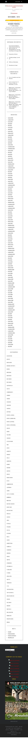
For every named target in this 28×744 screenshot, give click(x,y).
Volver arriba (13, 734)
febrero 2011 (10, 244)
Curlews (9, 405)
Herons (8, 467)
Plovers (9, 533)
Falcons (9, 434)
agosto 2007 (10, 311)
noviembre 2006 (11, 329)
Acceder (9, 631)
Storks (8, 573)
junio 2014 (10, 173)
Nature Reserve (11, 504)
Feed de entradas (11, 633)
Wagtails (9, 609)
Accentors (9, 356)
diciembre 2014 (11, 163)
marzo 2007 (10, 321)
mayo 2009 (10, 273)
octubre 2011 (10, 229)
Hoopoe (8, 471)
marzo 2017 (10, 131)
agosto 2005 (10, 344)
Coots (8, 388)
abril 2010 (10, 263)
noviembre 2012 (11, 204)
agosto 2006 (10, 334)
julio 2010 (10, 258)
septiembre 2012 (11, 208)
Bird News (9, 362)
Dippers (9, 411)
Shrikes (9, 553)
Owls (8, 520)
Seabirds (9, 550)
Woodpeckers (10, 619)
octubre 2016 (10, 135)
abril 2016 (10, 142)
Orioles (9, 513)
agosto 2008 (10, 288)
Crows (8, 398)
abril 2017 (10, 129)
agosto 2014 (10, 169)
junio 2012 (10, 213)
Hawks (8, 464)
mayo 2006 (10, 340)
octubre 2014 (10, 165)
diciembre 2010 (11, 248)
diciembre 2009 (11, 269)
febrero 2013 (10, 198)
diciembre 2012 (11, 202)
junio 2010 (10, 259)
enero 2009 (10, 281)
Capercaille (10, 385)
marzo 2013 (10, 196)
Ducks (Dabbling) (11, 418)
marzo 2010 (10, 265)
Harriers (9, 461)
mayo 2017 (10, 127)
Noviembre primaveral (14, 24)
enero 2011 (10, 246)
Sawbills (9, 546)
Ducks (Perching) (11, 425)
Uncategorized (10, 596)
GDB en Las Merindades (13, 62)
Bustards (9, 379)
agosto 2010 (10, 256)
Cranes (8, 395)
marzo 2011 (10, 242)
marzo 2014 (10, 179)
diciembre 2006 (11, 327)
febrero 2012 (10, 221)
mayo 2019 (10, 121)
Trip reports (17, 22)
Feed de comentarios (12, 635)
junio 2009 (10, 271)
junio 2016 (10, 138)
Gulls (8, 458)
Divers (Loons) (10, 415)
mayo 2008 (10, 294)
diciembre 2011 (11, 225)
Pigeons (9, 527)
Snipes (8, 559)
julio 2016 (10, 137)
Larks (8, 490)
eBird (8, 431)
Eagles (8, 428)
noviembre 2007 (11, 306)
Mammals (9, 497)
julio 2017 (10, 125)
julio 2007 (10, 313)
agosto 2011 (10, 233)
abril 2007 (10, 319)
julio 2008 (10, 290)
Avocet (8, 359)
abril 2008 (10, 296)
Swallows (9, 576)
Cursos (9, 408)
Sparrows (9, 563)
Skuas (8, 556)
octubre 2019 (10, 119)
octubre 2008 (10, 284)
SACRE (8, 540)
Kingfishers (10, 477)
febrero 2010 (10, 267)
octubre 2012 (10, 206)
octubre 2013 (10, 183)
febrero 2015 (10, 160)
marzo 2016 (10, 144)
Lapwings (9, 487)
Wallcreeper (10, 612)
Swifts (8, 579)
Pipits (8, 530)
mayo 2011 (10, 238)
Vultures (9, 602)
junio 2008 (10, 292)
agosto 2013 (10, 186)
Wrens (8, 622)
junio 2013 (10, 190)
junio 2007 (10, 315)
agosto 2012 (10, 210)
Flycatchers (10, 441)
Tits (8, 586)
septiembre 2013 (11, 185)
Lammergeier (10, 484)
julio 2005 (10, 346)
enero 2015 (10, 162)
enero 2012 (10, 223)
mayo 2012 (10, 215)
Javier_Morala (15, 25)
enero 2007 (10, 325)
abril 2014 (10, 177)
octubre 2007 (10, 307)
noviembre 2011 (11, 227)
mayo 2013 (10, 192)
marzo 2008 (10, 298)
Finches (9, 438)
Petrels (9, 523)
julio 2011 (10, 235)
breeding (9, 372)
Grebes (8, 454)
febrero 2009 (10, 279)
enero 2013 (10, 200)
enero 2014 (10, 181)
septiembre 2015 (11, 148)
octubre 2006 (10, 331)
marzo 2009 (10, 277)
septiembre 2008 (11, 286)
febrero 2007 (10, 323)
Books (8, 369)
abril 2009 (10, 275)
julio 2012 (10, 211)
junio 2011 (10, 236)
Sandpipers (10, 543)
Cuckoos (9, 402)
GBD (8, 444)
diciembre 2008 (11, 282)
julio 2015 (10, 152)
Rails (8, 536)
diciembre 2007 (11, 304)
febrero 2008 (10, 300)
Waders (8, 605)
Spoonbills (10, 566)
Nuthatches (10, 510)
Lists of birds (10, 22)
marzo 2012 (10, 219)
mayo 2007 (10, 317)
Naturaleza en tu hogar (13, 65)
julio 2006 (10, 336)
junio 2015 (10, 154)
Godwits (9, 451)
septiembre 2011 (11, 231)
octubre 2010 (10, 252)
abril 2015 (10, 156)
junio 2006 (10, 338)
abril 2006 (10, 342)
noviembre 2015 (11, 146)
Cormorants (10, 392)
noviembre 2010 (11, 250)
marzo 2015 (10, 158)
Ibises (8, 474)
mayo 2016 (10, 140)
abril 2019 (10, 123)
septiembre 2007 (11, 309)
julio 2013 (10, 188)
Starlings (9, 569)
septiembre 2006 (11, 332)
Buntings (9, 375)
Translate (13, 651)
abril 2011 (10, 240)
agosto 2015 (10, 150)
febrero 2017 (10, 133)
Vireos (8, 599)
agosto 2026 (10, 117)
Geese (8, 448)
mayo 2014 (10, 175)
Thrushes (9, 582)
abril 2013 (10, 194)
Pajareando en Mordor (13, 54)
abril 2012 (10, 217)
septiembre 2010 (11, 254)
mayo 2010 (10, 261)
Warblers (9, 615)
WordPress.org (11, 637)
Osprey (8, 517)
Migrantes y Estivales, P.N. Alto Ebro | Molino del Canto (15, 89)
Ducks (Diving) (10, 421)
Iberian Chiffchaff (12, 98)
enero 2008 (10, 302)
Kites (8, 480)
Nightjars (9, 507)
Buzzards (9, 382)
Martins (9, 500)
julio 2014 (10, 171)
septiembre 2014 (11, 167)
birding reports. (11, 365)
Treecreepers (10, 589)
